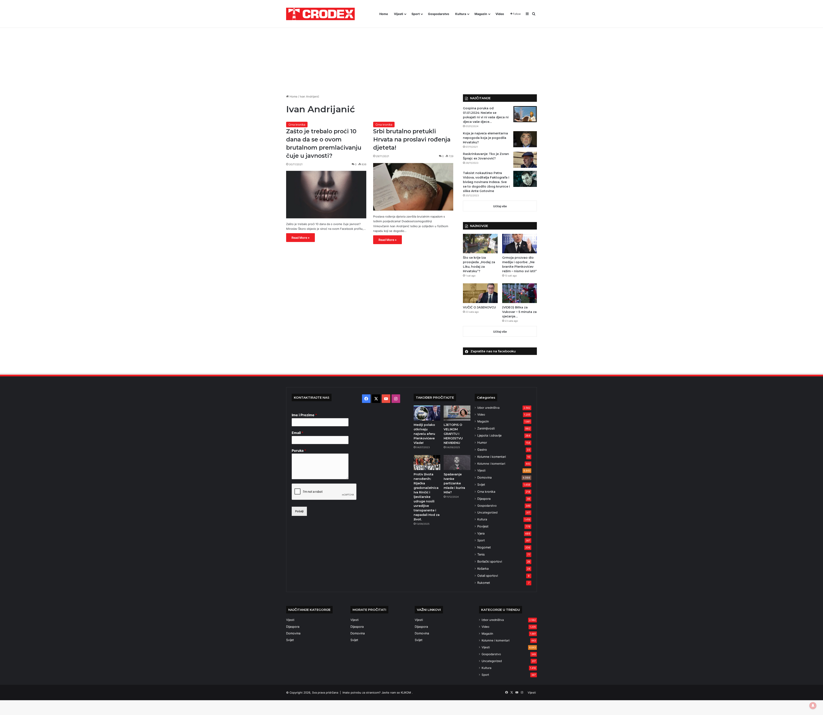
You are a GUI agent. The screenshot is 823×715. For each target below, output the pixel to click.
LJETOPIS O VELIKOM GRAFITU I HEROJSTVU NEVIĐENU (453, 434)
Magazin (481, 14)
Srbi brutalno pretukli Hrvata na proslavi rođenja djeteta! (412, 139)
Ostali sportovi (487, 575)
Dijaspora (484, 498)
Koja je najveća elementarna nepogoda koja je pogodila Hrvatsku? (485, 137)
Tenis (481, 554)
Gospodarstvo (438, 14)
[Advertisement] (411, 58)
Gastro (482, 449)
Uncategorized (487, 512)
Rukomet (483, 582)
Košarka (483, 568)
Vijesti (398, 14)
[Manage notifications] (812, 705)
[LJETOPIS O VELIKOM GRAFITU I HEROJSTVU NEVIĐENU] (457, 413)
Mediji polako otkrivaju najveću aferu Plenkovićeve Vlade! (424, 434)
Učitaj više (500, 206)
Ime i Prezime (304, 415)
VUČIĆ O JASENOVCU (479, 307)
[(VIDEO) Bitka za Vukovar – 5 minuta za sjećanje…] (519, 293)
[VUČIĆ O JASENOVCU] (480, 293)
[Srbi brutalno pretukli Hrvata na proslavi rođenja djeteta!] (413, 187)
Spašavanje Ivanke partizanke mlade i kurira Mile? (454, 483)
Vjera (481, 533)
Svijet (481, 484)
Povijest (482, 526)
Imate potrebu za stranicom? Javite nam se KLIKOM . (377, 692)
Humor (482, 442)
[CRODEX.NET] (320, 14)
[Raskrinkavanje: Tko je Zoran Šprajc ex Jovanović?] (525, 160)
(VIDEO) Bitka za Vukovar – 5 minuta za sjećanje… (519, 311)
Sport (416, 14)
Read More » (300, 237)
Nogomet (484, 547)
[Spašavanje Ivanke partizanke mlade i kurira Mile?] (457, 462)
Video (500, 14)
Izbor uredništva (488, 407)
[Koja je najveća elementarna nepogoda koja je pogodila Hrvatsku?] (525, 139)
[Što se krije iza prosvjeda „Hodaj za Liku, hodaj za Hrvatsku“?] (480, 243)
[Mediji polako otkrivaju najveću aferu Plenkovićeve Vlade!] (427, 413)
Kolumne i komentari (491, 456)
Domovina (484, 477)
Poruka (299, 450)
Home (383, 14)
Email (297, 433)
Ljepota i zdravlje (489, 435)
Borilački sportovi (489, 561)
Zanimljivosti (486, 428)
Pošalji (299, 511)
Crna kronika (296, 124)
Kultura (460, 14)
